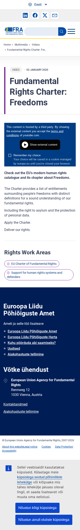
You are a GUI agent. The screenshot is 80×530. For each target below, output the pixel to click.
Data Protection (64, 446)
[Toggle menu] (71, 31)
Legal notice (30, 446)
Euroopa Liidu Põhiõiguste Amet (32, 331)
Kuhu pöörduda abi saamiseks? (32, 343)
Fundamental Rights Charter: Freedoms (29, 49)
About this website (12, 446)
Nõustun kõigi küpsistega (37, 508)
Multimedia (21, 44)
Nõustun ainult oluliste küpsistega (43, 519)
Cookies (46, 446)
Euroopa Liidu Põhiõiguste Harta (32, 337)
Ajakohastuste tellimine (26, 354)
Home (7, 44)
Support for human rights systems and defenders (34, 275)
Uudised (14, 349)
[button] (25, 15)
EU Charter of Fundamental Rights (34, 263)
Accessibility (9, 450)
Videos (36, 44)
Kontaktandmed (15, 404)
